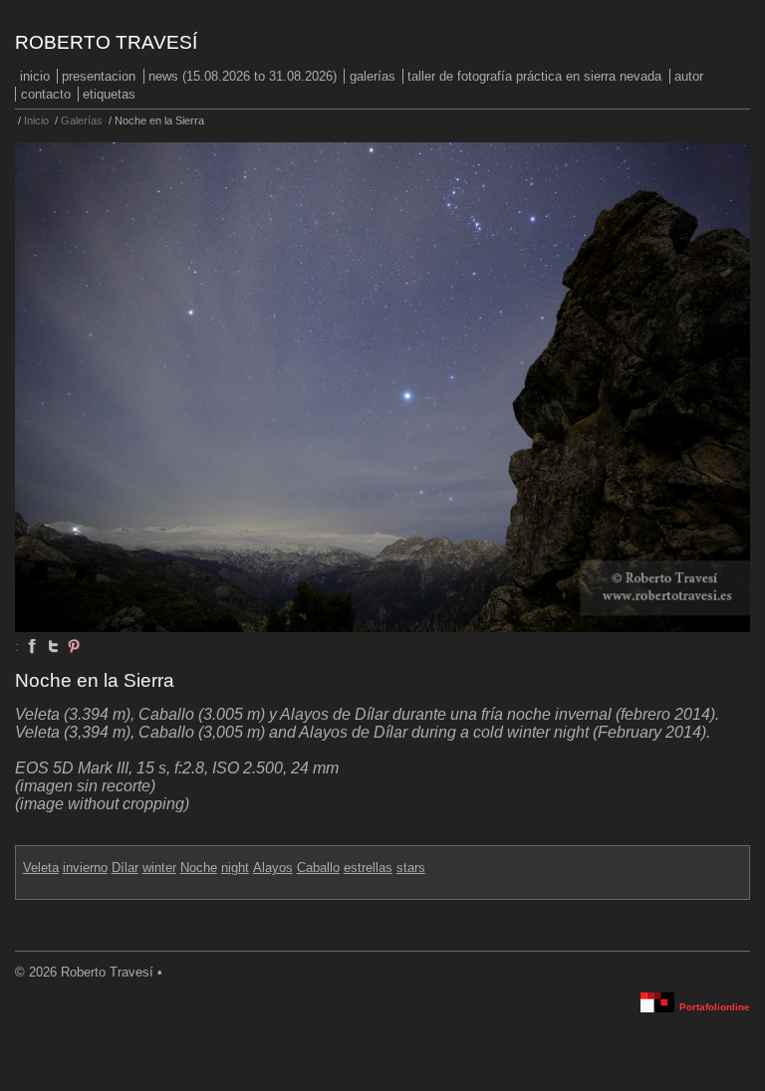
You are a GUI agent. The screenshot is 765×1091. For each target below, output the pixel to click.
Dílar (125, 867)
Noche (198, 867)
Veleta (41, 867)
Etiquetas (109, 94)
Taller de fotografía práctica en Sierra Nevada (534, 76)
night (235, 867)
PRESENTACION (98, 76)
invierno (85, 867)
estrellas (368, 867)
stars (410, 867)
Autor (688, 76)
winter (159, 867)
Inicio (35, 76)
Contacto (46, 94)
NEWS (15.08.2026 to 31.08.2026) (242, 76)
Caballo (318, 867)
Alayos (273, 867)
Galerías (372, 76)
